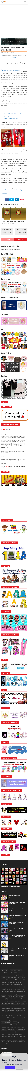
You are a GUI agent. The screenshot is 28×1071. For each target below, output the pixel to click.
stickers (9, 1034)
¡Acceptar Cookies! (10, 1068)
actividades (4, 972)
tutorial (3, 1039)
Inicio (4, 41)
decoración (10, 190)
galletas (3, 996)
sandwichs (19, 1027)
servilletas (12, 1029)
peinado (11, 1020)
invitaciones (4, 1003)
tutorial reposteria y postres (15, 1039)
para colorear (19, 1017)
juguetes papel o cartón (7, 1006)
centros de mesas (5, 982)
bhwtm (14, 57)
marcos (13, 1013)
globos (10, 996)
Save (22, 199)
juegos (22, 1003)
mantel (3, 1010)
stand (3, 1034)
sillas (3, 1032)
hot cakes (4, 1001)
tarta (3, 1036)
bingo (20, 975)
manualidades (11, 1010)
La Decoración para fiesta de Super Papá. (8, 115)
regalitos (4, 1027)
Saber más (19, 1068)
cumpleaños (4, 190)
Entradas (5, 1052)
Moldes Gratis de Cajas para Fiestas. (10, 886)
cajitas (3, 979)
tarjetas (16, 1034)
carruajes (20, 979)
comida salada (16, 982)
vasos (3, 1041)
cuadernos (10, 984)
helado (17, 998)
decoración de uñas (6, 987)
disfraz (3, 989)
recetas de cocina (5, 1024)
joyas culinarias (14, 1003)
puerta (15, 1022)
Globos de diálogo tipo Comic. (11, 118)
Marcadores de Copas (13, 968)
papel (11, 1017)
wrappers (21, 1041)
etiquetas (4, 991)
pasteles (3, 1020)
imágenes (20, 1001)
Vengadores (11, 41)
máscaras (4, 1017)
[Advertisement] (14, 22)
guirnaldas (10, 998)
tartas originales (11, 1036)
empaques (19, 989)
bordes (21, 977)
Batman (10, 188)
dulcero (10, 989)
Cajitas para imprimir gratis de (6, 231)
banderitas (13, 975)
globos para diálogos (19, 996)
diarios (15, 987)
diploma (22, 987)
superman (20, 192)
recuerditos (15, 1024)
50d (7, 188)
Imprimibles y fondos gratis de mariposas (22, 232)
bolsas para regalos (6, 977)
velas (9, 1041)
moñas (10, 1015)
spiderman (7, 192)
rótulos (11, 1027)
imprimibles (11, 1001)
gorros (3, 998)
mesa (21, 1013)
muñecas (17, 1015)
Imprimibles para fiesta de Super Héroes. (14, 120)
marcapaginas (5, 1013)
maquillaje (20, 1010)
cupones (18, 984)
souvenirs (18, 1032)
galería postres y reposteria (8, 994)
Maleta (3, 968)
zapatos (3, 1043)
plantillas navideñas (6, 1022)
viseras (14, 1041)
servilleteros (20, 1029)
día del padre (17, 190)
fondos (11, 991)
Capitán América (17, 188)
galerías (19, 994)
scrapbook (4, 1029)
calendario (11, 979)
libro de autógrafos (18, 1008)
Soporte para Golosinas (16, 970)
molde (3, 1015)
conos (3, 984)
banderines (4, 975)
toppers (20, 1036)
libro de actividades (6, 1008)
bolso (15, 977)
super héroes (14, 192)
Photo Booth (4, 970)
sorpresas (9, 1032)
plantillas (18, 1020)
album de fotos (14, 972)
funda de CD (20, 991)
